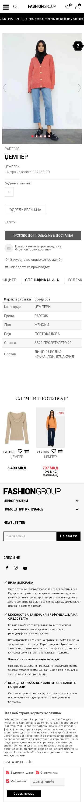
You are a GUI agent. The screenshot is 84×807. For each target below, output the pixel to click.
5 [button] (50, 136)
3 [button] (41, 136)
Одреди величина (25, 210)
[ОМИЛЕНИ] (70, 8)
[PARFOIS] (43, 452)
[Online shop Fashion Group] (42, 6)
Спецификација (42, 280)
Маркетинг (18, 781)
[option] (42, 19)
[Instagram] (16, 568)
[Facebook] (7, 568)
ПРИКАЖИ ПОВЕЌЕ (18, 762)
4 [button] (45, 136)
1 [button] (33, 136)
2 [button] (37, 136)
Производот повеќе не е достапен (43, 235)
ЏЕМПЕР (16, 456)
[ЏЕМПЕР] (16, 427)
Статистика (49, 772)
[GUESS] (9, 452)
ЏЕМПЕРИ (12, 167)
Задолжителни (21, 772)
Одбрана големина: (18, 183)
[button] (15, 7)
